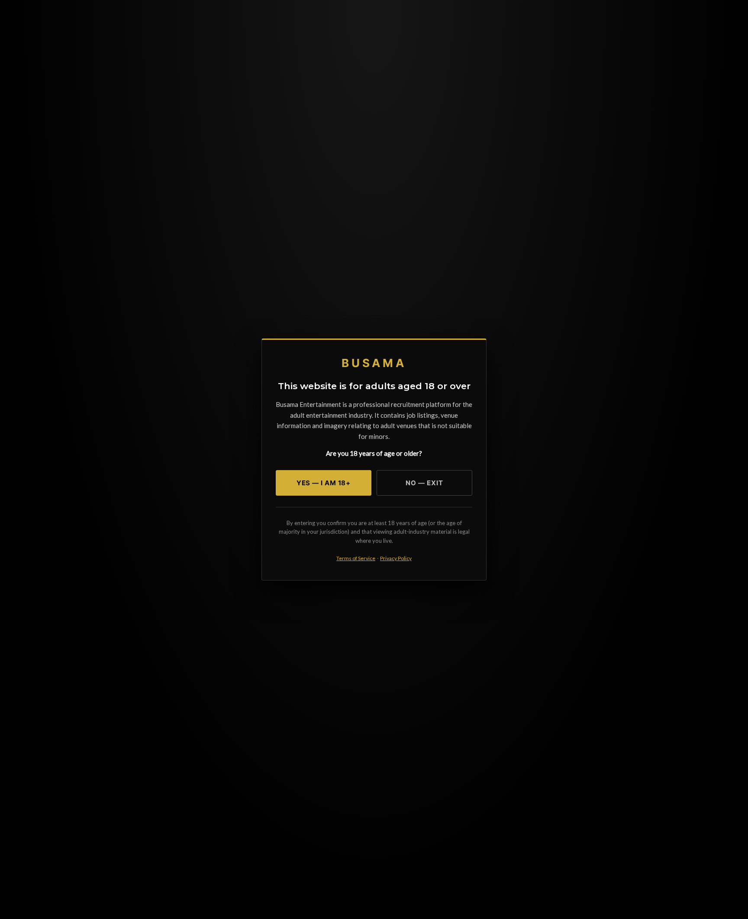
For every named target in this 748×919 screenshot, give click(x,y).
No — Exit (424, 483)
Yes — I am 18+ (324, 483)
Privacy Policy (396, 558)
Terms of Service (355, 558)
